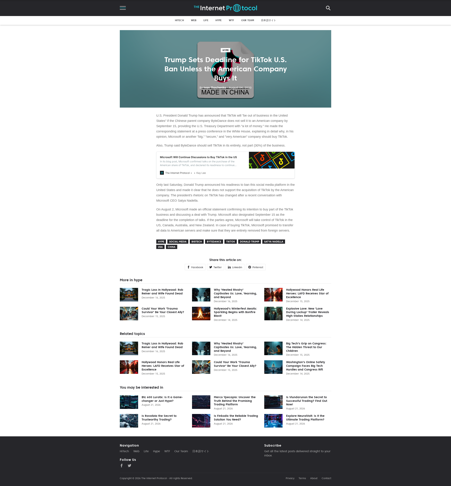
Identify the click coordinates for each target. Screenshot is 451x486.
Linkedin (237, 267)
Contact (326, 478)
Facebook (197, 267)
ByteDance (214, 241)
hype (226, 50)
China (171, 246)
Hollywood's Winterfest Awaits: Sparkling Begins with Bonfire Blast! (235, 312)
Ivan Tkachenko (213, 87)
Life (205, 20)
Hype (218, 20)
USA (160, 246)
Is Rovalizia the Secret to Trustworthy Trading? (159, 417)
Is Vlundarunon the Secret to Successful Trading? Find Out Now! (306, 400)
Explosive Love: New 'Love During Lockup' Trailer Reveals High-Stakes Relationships (307, 312)
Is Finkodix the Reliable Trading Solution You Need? (236, 417)
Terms (302, 478)
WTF (231, 20)
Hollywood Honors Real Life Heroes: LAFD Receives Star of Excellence (307, 293)
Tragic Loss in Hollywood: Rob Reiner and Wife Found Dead (162, 291)
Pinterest (257, 267)
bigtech (196, 241)
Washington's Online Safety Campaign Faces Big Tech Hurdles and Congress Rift (305, 365)
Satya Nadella (273, 241)
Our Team (247, 20)
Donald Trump (249, 241)
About (313, 478)
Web (193, 20)
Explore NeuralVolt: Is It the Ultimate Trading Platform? (305, 417)
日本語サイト (268, 20)
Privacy (290, 478)
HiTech (179, 20)
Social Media (178, 241)
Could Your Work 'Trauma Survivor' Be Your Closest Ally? (163, 310)
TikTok (230, 241)
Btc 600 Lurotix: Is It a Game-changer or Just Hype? (162, 399)
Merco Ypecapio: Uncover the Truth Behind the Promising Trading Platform (235, 400)
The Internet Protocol (154, 478)
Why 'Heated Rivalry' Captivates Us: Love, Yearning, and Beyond (235, 293)
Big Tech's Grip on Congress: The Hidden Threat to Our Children (306, 347)
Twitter (218, 267)
